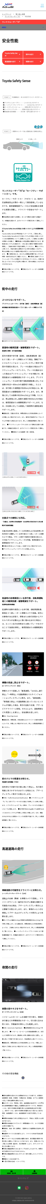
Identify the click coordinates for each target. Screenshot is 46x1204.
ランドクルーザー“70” (11, 22)
